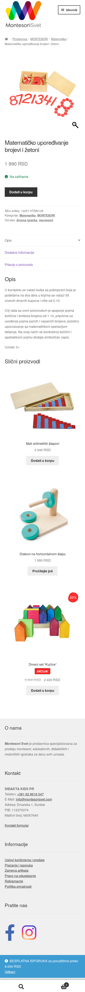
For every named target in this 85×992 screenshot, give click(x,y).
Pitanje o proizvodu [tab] (19, 264)
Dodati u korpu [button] (42, 460)
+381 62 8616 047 (30, 794)
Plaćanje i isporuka (19, 865)
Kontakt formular (17, 825)
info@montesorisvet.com (34, 799)
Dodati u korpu (21, 192)
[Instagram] (29, 931)
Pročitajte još (42, 571)
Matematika (58, 39)
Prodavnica (20, 39)
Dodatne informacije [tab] (19, 252)
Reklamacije (14, 881)
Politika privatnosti (18, 886)
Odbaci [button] (10, 971)
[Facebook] (10, 931)
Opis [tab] (8, 240)
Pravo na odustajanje (20, 875)
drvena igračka (27, 220)
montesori (46, 220)
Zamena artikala (16, 870)
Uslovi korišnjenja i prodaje (25, 860)
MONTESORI (39, 39)
